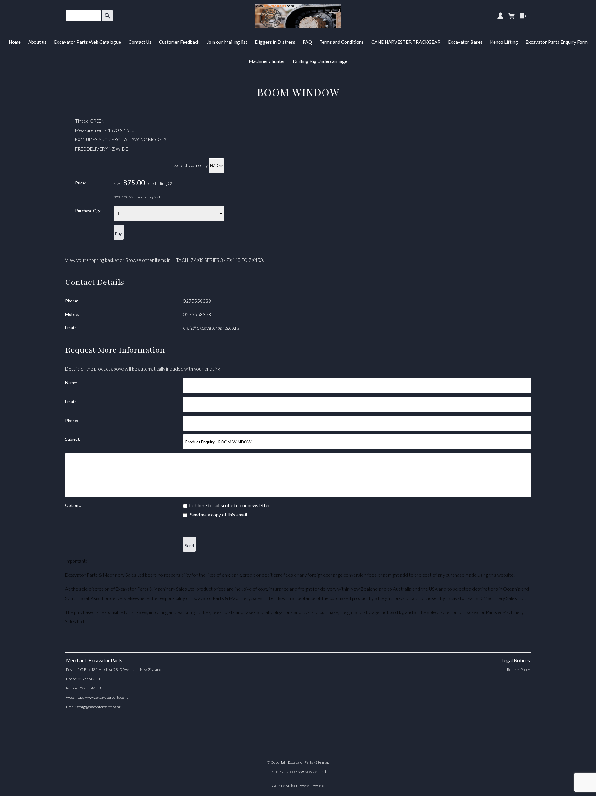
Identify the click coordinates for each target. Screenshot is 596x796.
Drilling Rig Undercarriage (320, 61)
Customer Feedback (179, 42)
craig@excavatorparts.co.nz (211, 327)
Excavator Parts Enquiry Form (557, 42)
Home (15, 42)
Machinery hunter (267, 61)
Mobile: (72, 314)
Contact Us (140, 42)
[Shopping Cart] (511, 15)
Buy (118, 233)
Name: (71, 382)
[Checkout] (523, 15)
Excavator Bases (465, 42)
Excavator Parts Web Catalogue (87, 42)
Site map (322, 762)
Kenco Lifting (504, 42)
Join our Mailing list (227, 42)
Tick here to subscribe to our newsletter (228, 505)
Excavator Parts (300, 762)
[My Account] (500, 15)
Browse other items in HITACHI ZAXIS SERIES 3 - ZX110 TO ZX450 (194, 260)
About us (37, 42)
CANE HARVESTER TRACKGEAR (405, 42)
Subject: (72, 439)
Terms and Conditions (341, 42)
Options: (73, 505)
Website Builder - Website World (298, 785)
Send (189, 545)
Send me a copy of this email (218, 514)
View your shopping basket (92, 260)
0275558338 (197, 301)
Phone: (71, 300)
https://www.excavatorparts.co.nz (102, 697)
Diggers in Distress (275, 42)
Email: (70, 327)
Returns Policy (518, 669)
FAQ (307, 42)
